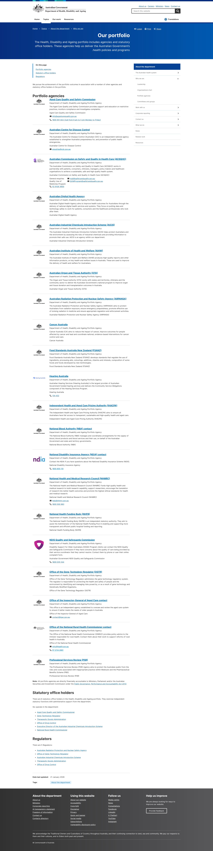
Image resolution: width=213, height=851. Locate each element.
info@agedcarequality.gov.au (64, 116)
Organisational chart (144, 90)
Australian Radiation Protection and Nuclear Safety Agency (62, 750)
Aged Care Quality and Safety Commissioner (56, 712)
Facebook (112, 809)
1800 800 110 (57, 469)
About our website (78, 800)
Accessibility (75, 803)
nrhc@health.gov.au (60, 646)
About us (142, 6)
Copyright (74, 806)
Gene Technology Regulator (48, 716)
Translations (173, 19)
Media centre (113, 800)
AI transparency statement (44, 809)
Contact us (175, 6)
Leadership (141, 84)
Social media (75, 818)
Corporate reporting (143, 113)
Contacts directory (40, 818)
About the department (60, 28)
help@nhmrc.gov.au (60, 501)
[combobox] (153, 11)
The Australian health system (146, 73)
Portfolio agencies (43, 69)
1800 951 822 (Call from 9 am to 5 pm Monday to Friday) (76, 120)
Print (149, 29)
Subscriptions (76, 821)
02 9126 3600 (58, 186)
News (167, 6)
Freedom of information (43, 812)
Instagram (112, 821)
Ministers (159, 6)
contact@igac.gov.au (61, 617)
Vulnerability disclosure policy (83, 825)
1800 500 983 (58, 504)
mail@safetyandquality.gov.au (82, 178)
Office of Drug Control (46, 723)
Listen (139, 29)
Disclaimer (74, 809)
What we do (140, 125)
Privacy (73, 812)
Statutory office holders (46, 73)
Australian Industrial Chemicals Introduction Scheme (59, 757)
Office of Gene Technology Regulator (52, 754)
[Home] (59, 8)
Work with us (140, 107)
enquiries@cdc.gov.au (61, 149)
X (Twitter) (112, 815)
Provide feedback (156, 811)
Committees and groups (146, 101)
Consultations (114, 806)
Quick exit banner (77, 815)
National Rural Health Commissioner (52, 730)
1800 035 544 (58, 562)
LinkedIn (111, 812)
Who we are (78, 28)
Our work (56, 19)
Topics (46, 19)
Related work (140, 137)
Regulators (40, 76)
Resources (69, 19)
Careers (151, 6)
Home (37, 19)
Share (158, 29)
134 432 (55, 396)
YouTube (111, 818)
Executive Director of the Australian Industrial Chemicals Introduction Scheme (70, 726)
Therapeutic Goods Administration (51, 719)
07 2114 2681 (57, 650)
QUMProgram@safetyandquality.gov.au (86, 181)
